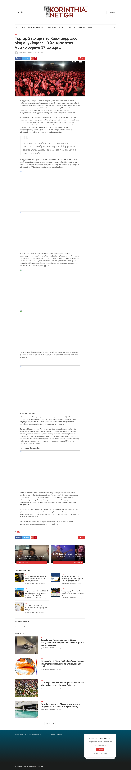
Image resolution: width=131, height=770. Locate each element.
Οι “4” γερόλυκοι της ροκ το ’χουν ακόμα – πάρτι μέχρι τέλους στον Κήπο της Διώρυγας (62, 684)
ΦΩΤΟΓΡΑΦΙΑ (70, 27)
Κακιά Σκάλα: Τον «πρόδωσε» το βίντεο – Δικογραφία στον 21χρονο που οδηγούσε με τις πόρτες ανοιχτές (62, 642)
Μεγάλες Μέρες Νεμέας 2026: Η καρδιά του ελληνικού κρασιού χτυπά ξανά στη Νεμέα (36, 593)
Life (16, 34)
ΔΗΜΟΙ (23, 27)
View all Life (49, 723)
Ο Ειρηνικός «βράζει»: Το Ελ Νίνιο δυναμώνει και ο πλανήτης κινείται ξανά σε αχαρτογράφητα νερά (62, 663)
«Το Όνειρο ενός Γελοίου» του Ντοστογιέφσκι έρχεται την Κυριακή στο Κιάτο (35, 578)
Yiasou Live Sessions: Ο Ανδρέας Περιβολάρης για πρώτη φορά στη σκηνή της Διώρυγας (72, 578)
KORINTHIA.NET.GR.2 (26, 52)
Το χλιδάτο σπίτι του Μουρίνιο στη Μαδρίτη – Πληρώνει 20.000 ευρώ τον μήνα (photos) (61, 705)
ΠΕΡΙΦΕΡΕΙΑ (31, 27)
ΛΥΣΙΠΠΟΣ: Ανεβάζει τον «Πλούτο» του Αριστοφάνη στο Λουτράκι (36, 608)
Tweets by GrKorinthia (55, 734)
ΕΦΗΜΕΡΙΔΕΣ (81, 27)
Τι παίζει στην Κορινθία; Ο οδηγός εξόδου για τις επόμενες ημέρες (72, 593)
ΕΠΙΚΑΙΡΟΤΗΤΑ (40, 27)
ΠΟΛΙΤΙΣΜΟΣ (52, 27)
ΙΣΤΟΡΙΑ (61, 27)
